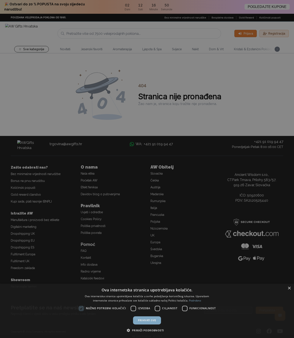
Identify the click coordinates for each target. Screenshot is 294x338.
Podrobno (195, 300)
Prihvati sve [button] (147, 320)
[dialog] (147, 311)
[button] (147, 330)
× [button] (289, 288)
